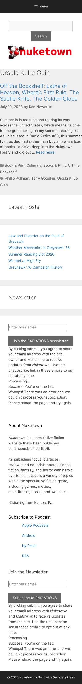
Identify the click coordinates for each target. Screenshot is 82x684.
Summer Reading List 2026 (31, 254)
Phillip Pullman (17, 178)
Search (41, 36)
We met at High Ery (24, 261)
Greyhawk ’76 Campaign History (35, 267)
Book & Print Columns (23, 165)
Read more (45, 152)
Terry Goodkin (43, 178)
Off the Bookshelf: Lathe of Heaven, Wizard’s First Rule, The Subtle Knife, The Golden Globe (39, 92)
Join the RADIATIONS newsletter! (41, 341)
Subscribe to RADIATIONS (35, 598)
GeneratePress (64, 677)
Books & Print (54, 165)
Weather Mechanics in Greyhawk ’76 (39, 248)
